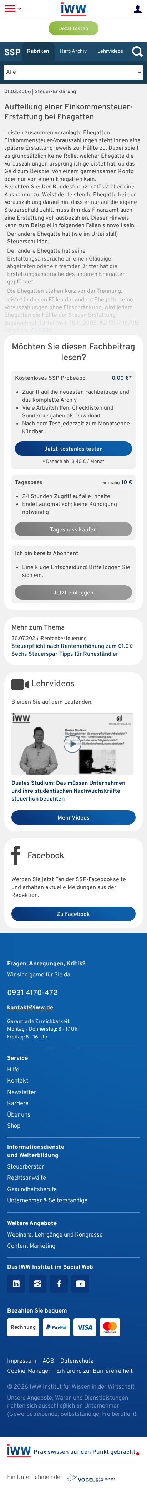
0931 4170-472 (32, 993)
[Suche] (135, 51)
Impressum (21, 1361)
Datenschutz (76, 1361)
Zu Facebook (73, 914)
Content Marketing (31, 1246)
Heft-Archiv (73, 51)
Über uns (18, 1115)
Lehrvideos (110, 51)
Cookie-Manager (28, 1371)
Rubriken (38, 51)
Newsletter (21, 1092)
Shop (13, 1126)
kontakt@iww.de (30, 1008)
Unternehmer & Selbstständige (47, 1200)
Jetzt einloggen (73, 593)
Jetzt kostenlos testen (73, 449)
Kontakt (17, 1081)
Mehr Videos (73, 818)
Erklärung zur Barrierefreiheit (94, 1371)
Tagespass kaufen (73, 530)
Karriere (18, 1103)
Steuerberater (25, 1167)
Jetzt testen (73, 28)
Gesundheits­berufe (32, 1189)
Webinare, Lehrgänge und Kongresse (55, 1235)
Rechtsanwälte (26, 1178)
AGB (48, 1361)
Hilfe (13, 1070)
